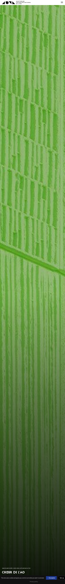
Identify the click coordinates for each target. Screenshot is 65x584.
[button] (62, 2)
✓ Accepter (51, 578)
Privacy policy (34, 581)
